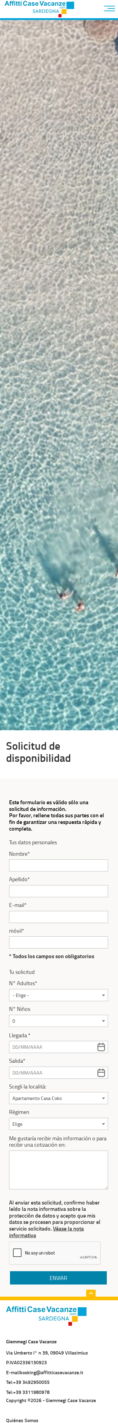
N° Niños (19, 1009)
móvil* (16, 931)
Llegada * (20, 1035)
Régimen (19, 1112)
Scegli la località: (27, 1086)
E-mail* (18, 905)
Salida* (17, 1061)
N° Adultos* (23, 983)
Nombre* (19, 854)
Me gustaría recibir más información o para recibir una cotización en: (58, 1141)
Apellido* (19, 879)
